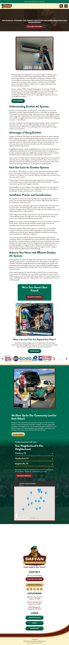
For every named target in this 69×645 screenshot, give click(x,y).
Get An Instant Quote (34, 1)
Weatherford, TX (21, 458)
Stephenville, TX (21, 463)
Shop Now (34, 351)
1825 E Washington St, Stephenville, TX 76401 (34, 608)
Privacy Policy (39, 643)
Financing (34, 628)
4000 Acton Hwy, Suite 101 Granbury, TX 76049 (34, 598)
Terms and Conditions (31, 643)
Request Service (35, 297)
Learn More (18, 434)
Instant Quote (34, 617)
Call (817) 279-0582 (34, 26)
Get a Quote (18, 101)
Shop (34, 623)
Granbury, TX (20, 453)
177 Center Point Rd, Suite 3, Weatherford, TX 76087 (34, 603)
